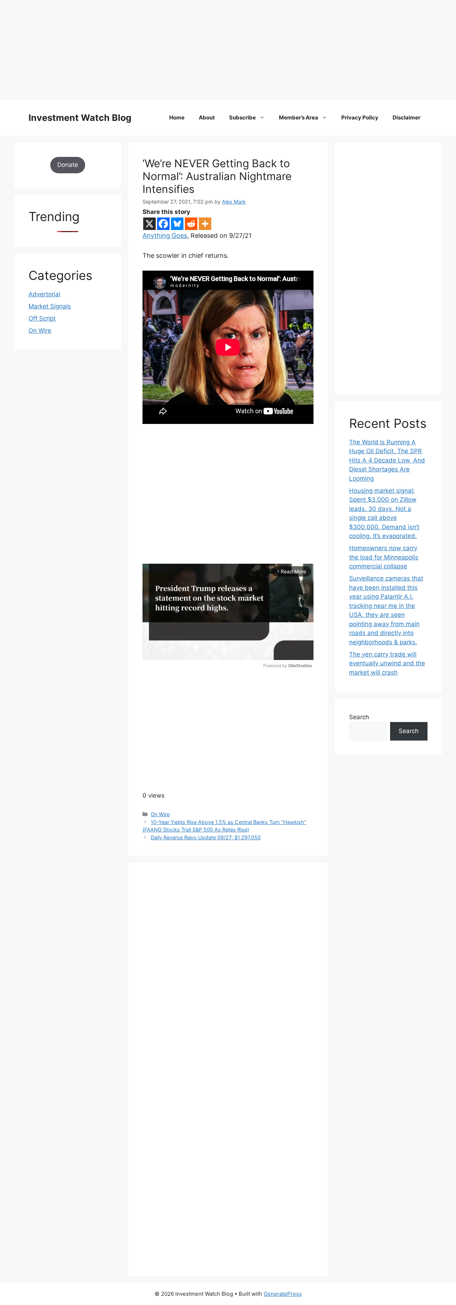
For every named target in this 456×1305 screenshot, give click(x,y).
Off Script (42, 318)
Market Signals (49, 306)
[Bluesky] (177, 224)
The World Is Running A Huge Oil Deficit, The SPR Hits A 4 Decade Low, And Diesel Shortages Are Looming (387, 460)
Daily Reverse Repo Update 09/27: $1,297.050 (206, 837)
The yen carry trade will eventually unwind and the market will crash (387, 663)
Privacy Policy (359, 117)
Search (359, 717)
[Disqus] (228, 975)
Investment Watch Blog (79, 117)
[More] (205, 224)
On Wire (160, 814)
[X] (149, 224)
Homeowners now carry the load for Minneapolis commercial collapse (383, 557)
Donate (67, 164)
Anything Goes (164, 235)
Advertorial (44, 294)
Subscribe (242, 117)
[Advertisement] (214, 50)
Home (177, 117)
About (207, 117)
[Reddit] (191, 224)
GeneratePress (283, 1293)
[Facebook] (163, 224)
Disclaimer (406, 117)
